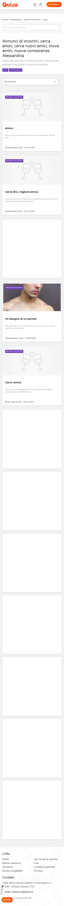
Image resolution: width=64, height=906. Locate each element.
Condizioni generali (44, 866)
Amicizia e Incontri (14, 97)
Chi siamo (7, 866)
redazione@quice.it (22, 891)
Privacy (38, 870)
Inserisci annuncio (11, 863)
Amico (9, 128)
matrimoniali (15, 70)
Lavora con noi (23, 897)
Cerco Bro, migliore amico (21, 191)
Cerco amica (13, 382)
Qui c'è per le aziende (45, 859)
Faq (36, 863)
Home (5, 859)
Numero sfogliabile (12, 870)
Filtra (8, 900)
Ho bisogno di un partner (21, 318)
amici (5, 70)
